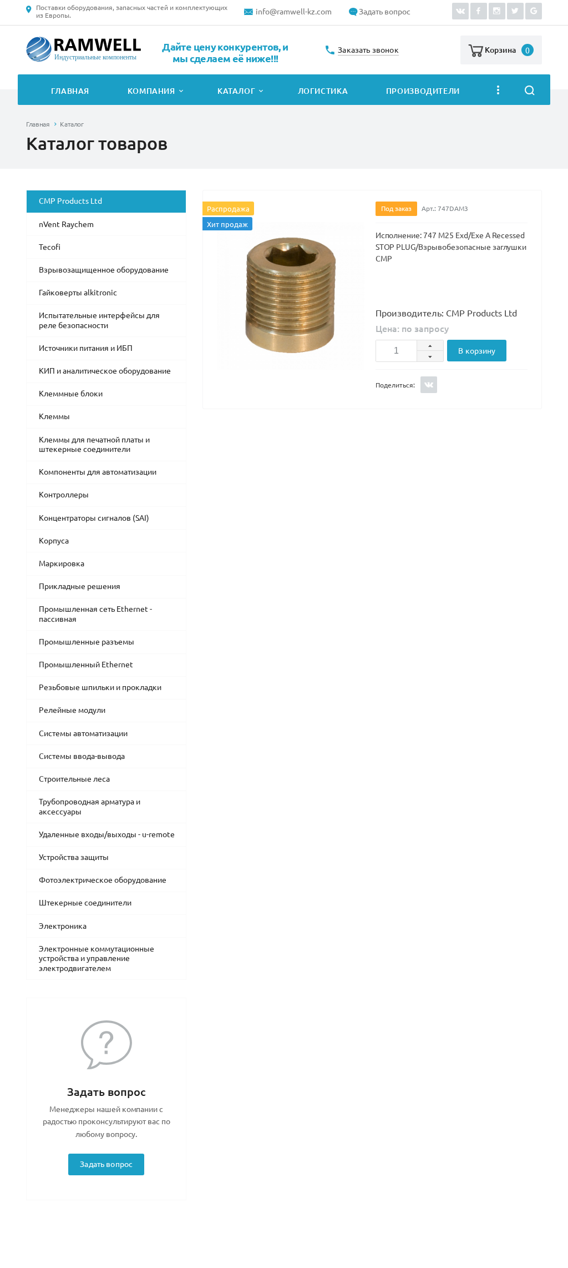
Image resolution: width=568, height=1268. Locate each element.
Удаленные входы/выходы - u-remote (107, 834)
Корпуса (54, 540)
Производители (423, 91)
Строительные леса (74, 778)
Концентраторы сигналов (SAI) (94, 518)
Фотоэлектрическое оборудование (102, 879)
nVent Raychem (66, 224)
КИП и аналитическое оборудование (105, 370)
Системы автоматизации (83, 733)
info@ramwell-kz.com (294, 11)
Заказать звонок (368, 50)
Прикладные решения (79, 586)
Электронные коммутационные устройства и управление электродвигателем (96, 958)
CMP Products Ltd (70, 201)
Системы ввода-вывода (82, 756)
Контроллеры (64, 494)
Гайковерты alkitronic (78, 292)
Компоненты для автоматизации (97, 471)
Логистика (323, 91)
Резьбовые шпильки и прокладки (100, 687)
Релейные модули (72, 710)
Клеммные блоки (71, 393)
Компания (151, 91)
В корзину (476, 350)
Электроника (63, 926)
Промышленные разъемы (86, 641)
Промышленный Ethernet (86, 664)
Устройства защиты (74, 857)
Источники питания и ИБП (86, 348)
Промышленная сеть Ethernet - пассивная (95, 614)
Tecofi (49, 247)
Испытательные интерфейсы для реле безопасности (99, 320)
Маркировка (61, 563)
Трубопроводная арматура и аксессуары (89, 806)
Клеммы (54, 416)
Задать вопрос (384, 11)
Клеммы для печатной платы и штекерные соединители (94, 444)
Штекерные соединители (85, 902)
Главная (70, 91)
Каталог (236, 91)
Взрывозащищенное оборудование (104, 269)
